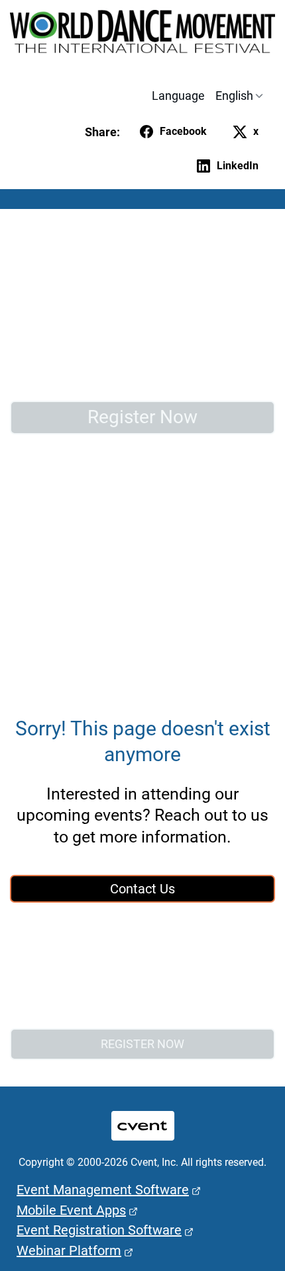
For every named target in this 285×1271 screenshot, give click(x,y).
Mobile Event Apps (71, 1210)
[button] (170, 131)
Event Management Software (103, 1190)
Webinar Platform (69, 1250)
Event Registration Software (99, 1230)
